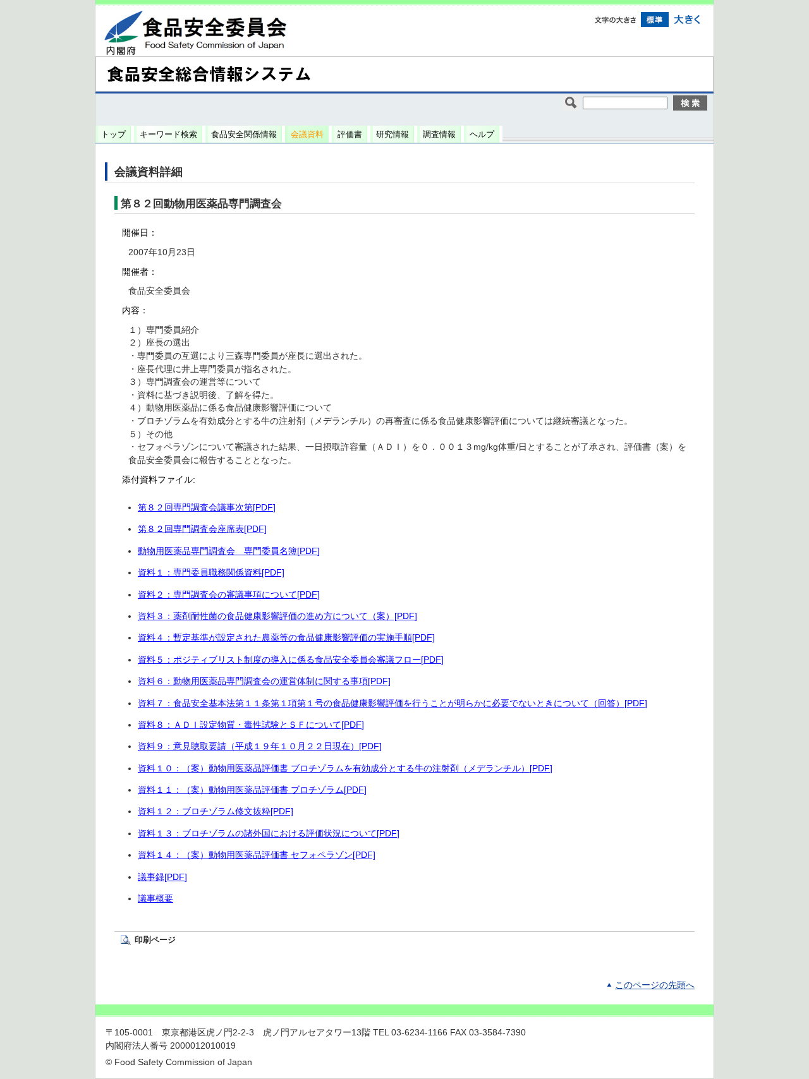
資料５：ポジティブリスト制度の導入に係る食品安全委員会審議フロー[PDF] (291, 660)
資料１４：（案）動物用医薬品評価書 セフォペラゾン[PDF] (256, 855)
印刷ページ (155, 939)
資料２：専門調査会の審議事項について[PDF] (229, 595)
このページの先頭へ (655, 985)
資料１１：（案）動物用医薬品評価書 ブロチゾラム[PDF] (252, 790)
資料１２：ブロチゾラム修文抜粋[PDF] (215, 811)
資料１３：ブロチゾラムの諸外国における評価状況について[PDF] (268, 833)
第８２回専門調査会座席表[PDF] (202, 529)
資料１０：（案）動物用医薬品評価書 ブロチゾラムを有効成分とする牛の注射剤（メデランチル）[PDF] (345, 768)
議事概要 (155, 898)
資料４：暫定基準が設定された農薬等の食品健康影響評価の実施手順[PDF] (286, 637)
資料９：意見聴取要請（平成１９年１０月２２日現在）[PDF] (260, 746)
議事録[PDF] (162, 877)
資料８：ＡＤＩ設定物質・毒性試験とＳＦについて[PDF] (251, 725)
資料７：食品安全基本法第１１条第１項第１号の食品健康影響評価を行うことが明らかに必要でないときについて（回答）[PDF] (392, 703)
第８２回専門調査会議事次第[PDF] (207, 507)
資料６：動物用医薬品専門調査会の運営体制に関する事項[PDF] (264, 681)
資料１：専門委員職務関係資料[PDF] (211, 572)
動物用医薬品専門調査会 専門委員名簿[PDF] (229, 551)
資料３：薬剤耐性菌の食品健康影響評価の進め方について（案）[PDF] (277, 616)
